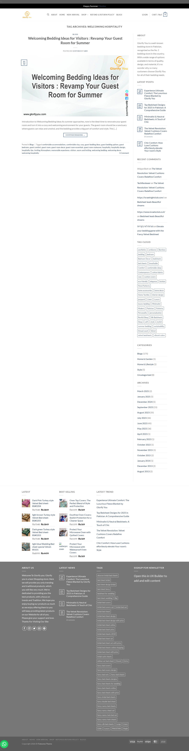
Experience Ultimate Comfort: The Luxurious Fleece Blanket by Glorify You (155, 94)
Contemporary (144, 272)
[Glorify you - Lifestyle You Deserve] (32, 14)
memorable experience (60, 150)
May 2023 (142, 428)
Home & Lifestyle (145, 364)
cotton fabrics (157, 272)
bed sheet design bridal (106, 584)
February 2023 (144, 439)
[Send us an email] (39, 628)
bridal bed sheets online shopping (110, 647)
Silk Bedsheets (156, 317)
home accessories (145, 290)
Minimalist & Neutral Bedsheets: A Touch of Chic (154, 119)
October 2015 (144, 455)
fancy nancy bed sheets (106, 706)
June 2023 (142, 423)
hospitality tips (27, 150)
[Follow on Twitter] (34, 628)
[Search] (48, 14)
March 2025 (143, 391)
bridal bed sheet (103, 611)
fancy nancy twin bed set (107, 715)
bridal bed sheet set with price (109, 643)
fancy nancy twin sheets (106, 719)
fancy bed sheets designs (107, 679)
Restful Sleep (143, 317)
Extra (126, 661)
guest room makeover (92, 147)
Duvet (118, 661)
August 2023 (143, 412)
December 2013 (144, 466)
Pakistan (150, 308)
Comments (148, 137)
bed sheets (142, 263)
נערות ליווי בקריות (145, 226)
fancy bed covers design (106, 670)
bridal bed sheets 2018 (106, 634)
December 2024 (144, 401)
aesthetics (142, 250)
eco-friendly (142, 281)
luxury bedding (144, 304)
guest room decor (58, 147)
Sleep (140, 322)
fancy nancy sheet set (106, 710)
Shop (83, 15)
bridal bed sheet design (106, 616)
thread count (143, 331)
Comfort (141, 268)
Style (139, 369)
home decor (159, 290)
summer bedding (144, 326)
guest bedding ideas (92, 144)
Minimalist (156, 304)
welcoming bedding (99, 150)
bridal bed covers (104, 602)
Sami (86, 51)
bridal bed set (121, 607)
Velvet (153, 331)
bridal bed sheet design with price (110, 620)
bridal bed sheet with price (107, 652)
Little (99, 728)
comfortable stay (73, 144)
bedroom (150, 254)
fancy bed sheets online (106, 688)
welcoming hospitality (30, 153)
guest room (46, 147)
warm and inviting (84, 150)
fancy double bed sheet (106, 701)
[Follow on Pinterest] (44, 628)
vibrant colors (159, 335)
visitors (73, 150)
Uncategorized (144, 375)
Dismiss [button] (102, 6)
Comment (124, 153)
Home (62, 15)
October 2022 (144, 444)
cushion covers (150, 277)
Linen (149, 299)
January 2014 (143, 460)
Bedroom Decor (144, 259)
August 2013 (143, 471)
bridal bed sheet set (105, 638)
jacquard (141, 299)
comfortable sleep (154, 268)
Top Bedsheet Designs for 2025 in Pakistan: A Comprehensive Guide (155, 107)
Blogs (119, 15)
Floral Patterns (144, 286)
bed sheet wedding (104, 598)
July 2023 (142, 418)
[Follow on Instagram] (29, 628)
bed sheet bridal (103, 580)
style (152, 322)
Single (125, 728)
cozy (82, 144)
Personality (142, 313)
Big (116, 598)
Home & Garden (145, 359)
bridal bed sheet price (105, 629)
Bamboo (162, 250)
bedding (141, 254)
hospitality (106, 147)
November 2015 (145, 450)
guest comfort (35, 147)
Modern (141, 308)
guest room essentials (74, 147)
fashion (162, 281)
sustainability (159, 326)
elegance (153, 281)
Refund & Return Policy (102, 15)
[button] (4, 744)
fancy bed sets (103, 675)
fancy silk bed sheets (105, 724)
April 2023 (142, 434)
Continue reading (75, 135)
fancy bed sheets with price (108, 693)
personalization (156, 313)
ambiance (152, 250)
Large (118, 724)
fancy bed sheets (118, 675)
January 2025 (143, 396)
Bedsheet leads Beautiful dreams (149, 204)
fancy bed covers (104, 666)
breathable (153, 263)
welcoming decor (114, 150)
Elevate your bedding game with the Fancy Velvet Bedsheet (150, 230)
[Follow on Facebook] (24, 628)
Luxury (157, 299)
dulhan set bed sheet (105, 661)
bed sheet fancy (103, 589)
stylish (159, 322)
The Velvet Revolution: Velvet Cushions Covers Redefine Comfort (155, 131)
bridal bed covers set (105, 607)
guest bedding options (110, 144)
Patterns (159, 308)
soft (146, 322)
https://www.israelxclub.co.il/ (151, 212)
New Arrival (73, 15)
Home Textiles (144, 295)
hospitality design (118, 147)
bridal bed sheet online (106, 625)
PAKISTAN (116, 728)
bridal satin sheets (104, 656)
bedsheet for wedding (105, 593)
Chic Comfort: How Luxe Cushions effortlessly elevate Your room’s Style (153, 146)
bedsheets (157, 259)
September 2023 (145, 407)
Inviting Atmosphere (42, 150)
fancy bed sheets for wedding (108, 684)
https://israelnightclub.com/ (150, 197)
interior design (157, 295)
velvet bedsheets (145, 335)
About (54, 15)
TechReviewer (143, 183)
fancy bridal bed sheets (106, 697)
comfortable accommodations (54, 144)
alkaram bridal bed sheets (107, 575)
